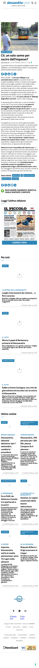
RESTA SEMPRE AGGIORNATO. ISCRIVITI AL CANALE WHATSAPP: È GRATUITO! (20, 191)
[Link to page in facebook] (2, 74)
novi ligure (15, 179)
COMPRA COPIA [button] (19, 242)
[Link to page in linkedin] (8, 74)
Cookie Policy (19, 630)
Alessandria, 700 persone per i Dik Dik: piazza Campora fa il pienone (28, 443)
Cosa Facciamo (16, 627)
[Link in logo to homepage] (18, 3)
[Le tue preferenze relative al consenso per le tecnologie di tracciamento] (35, 664)
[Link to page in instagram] (25, 611)
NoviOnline (32, 635)
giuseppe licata (6, 179)
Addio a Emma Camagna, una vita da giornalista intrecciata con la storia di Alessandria (19, 390)
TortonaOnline (32, 638)
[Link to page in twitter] (5, 74)
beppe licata (16, 175)
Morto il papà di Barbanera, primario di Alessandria (15, 341)
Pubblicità (24, 627)
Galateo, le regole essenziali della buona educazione (29, 502)
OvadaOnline (23, 638)
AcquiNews (6, 638)
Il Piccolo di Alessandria (10, 635)
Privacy (31, 627)
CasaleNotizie (14, 638)
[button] (32, 3)
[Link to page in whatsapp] (11, 74)
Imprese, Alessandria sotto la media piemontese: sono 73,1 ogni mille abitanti (9, 554)
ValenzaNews (19, 641)
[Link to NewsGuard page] (11, 648)
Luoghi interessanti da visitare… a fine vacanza (19, 294)
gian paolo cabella (29, 175)
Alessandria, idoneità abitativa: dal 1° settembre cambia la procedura (8, 444)
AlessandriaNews (22, 635)
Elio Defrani (5, 63)
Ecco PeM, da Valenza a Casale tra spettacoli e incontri (9, 500)
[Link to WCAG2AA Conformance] (28, 648)
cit (21, 175)
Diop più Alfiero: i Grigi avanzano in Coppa (29, 550)
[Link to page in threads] (15, 74)
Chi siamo (8, 627)
